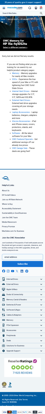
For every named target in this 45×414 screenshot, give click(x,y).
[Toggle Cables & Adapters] (41, 314)
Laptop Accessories (21, 112)
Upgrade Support (13, 351)
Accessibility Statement (11, 209)
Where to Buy (7, 204)
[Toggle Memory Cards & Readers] (41, 299)
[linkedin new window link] (22, 271)
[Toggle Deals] (41, 340)
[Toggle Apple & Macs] (41, 289)
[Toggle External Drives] (41, 284)
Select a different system (15, 47)
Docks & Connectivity (14, 294)
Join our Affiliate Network (12, 200)
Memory (15, 73)
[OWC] (6, 180)
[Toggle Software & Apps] (41, 309)
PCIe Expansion (12, 325)
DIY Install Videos (9, 195)
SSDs (14, 79)
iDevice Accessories (21, 121)
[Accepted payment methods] (22, 412)
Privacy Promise (8, 227)
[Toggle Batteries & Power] (41, 304)
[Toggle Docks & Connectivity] (41, 294)
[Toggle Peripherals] (41, 335)
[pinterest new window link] (26, 271)
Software (16, 133)
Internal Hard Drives (20, 91)
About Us (5, 191)
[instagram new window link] (8, 271)
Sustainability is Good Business (14, 213)
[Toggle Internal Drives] (41, 279)
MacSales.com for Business (13, 231)
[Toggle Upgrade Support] (41, 350)
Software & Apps (13, 310)
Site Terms (23, 400)
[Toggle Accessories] (41, 330)
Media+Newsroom (9, 222)
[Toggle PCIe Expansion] (41, 325)
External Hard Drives (21, 100)
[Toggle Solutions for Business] (41, 345)
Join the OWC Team (10, 218)
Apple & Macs (11, 289)
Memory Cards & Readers (16, 300)
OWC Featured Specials (22, 139)
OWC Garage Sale (19, 148)
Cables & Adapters (13, 315)
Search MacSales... (10, 13)
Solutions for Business (15, 346)
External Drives (12, 284)
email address (10, 257)
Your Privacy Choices (10, 406)
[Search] (41, 13)
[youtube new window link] (12, 271)
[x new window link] (17, 271)
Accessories (11, 330)
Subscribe (23, 264)
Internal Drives (12, 279)
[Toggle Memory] (41, 320)
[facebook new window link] (3, 271)
